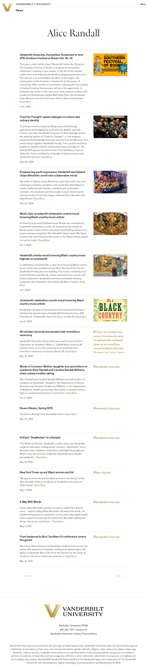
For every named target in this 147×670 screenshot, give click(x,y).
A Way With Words (30, 502)
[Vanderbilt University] (73, 611)
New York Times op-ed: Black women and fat (47, 472)
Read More (25, 102)
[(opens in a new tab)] (110, 127)
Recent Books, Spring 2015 (36, 408)
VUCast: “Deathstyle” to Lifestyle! (40, 437)
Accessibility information (24, 659)
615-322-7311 (67, 630)
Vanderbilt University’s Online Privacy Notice (73, 634)
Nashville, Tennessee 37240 (73, 626)
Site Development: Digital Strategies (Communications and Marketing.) (75, 663)
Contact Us (81, 630)
